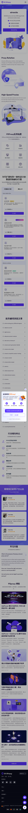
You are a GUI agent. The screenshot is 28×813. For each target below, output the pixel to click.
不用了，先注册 (14, 415)
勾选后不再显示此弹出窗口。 (15, 419)
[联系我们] (25, 802)
